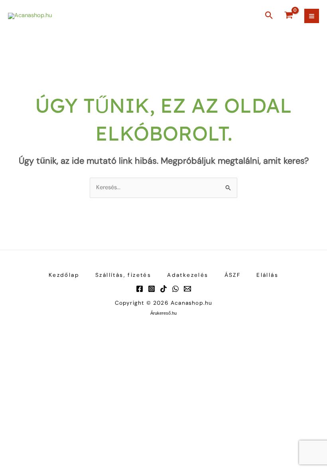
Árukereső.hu (163, 313)
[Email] (187, 288)
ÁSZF (233, 274)
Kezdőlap (64, 274)
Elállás (267, 274)
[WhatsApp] (175, 288)
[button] (269, 16)
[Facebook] (139, 288)
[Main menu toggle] (311, 16)
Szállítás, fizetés (123, 274)
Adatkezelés (187, 274)
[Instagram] (151, 288)
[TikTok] (163, 288)
